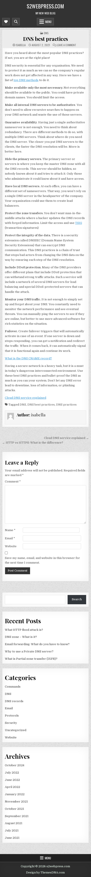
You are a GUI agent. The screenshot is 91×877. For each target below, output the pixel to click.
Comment (13, 481)
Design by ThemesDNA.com (45, 872)
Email (10, 538)
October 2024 (14, 765)
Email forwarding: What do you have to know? (37, 644)
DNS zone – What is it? (21, 637)
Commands (13, 686)
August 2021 (13, 823)
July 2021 (12, 830)
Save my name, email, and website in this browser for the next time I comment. (42, 560)
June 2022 (12, 780)
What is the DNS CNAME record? (28, 358)
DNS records (14, 701)
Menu (48, 21)
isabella (21, 45)
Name (10, 530)
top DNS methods (25, 80)
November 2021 (16, 801)
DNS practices (66, 404)
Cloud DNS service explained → (66, 438)
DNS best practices (45, 38)
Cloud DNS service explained (25, 397)
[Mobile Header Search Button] (16, 21)
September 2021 (16, 816)
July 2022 (12, 772)
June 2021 (12, 837)
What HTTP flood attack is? (24, 629)
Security (11, 722)
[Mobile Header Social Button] (6, 21)
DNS (46, 33)
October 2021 (14, 808)
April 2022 (12, 787)
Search (77, 599)
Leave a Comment (66, 45)
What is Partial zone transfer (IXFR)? (31, 658)
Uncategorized (15, 730)
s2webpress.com (45, 6)
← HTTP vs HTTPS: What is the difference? (32, 442)
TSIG (78, 223)
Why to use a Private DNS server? (29, 651)
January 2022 (15, 794)
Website (11, 546)
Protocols (12, 715)
